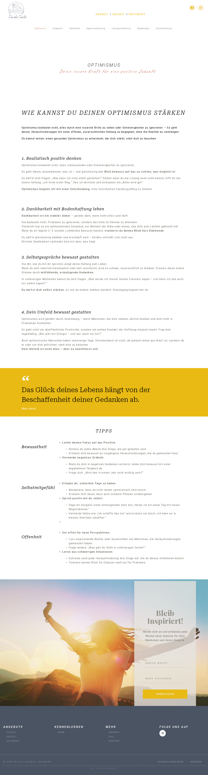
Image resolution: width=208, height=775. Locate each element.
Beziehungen (143, 28)
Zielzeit (118, 14)
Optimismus (40, 28)
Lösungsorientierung (121, 28)
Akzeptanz (57, 28)
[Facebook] (192, 8)
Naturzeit (137, 14)
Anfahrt (114, 732)
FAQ (111, 736)
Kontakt (114, 741)
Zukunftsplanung (164, 28)
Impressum (196, 762)
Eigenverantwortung (95, 28)
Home (61, 732)
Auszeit (102, 14)
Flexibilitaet (74, 28)
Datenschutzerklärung (170, 762)
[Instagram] (201, 8)
